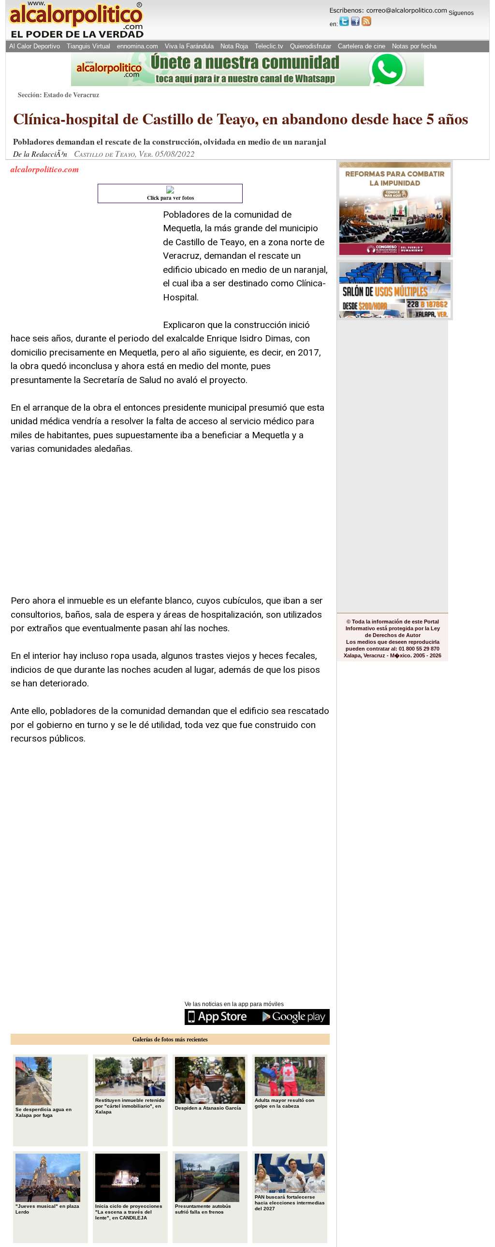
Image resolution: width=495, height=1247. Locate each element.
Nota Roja (234, 46)
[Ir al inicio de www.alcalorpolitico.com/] (76, 37)
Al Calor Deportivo (34, 46)
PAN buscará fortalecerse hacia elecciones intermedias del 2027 (290, 1202)
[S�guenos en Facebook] (355, 21)
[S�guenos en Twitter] (344, 21)
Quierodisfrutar (310, 46)
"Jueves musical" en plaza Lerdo (47, 1209)
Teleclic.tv (269, 46)
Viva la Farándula (189, 46)
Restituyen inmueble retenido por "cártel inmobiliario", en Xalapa (129, 1106)
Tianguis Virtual (88, 46)
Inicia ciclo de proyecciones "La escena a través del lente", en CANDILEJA (128, 1211)
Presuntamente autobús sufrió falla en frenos (203, 1209)
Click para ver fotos (170, 198)
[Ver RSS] (366, 21)
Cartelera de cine (361, 46)
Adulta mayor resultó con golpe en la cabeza (284, 1103)
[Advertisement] (83, 268)
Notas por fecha (414, 46)
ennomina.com (137, 46)
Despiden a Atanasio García (208, 1108)
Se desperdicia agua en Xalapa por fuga (43, 1112)
